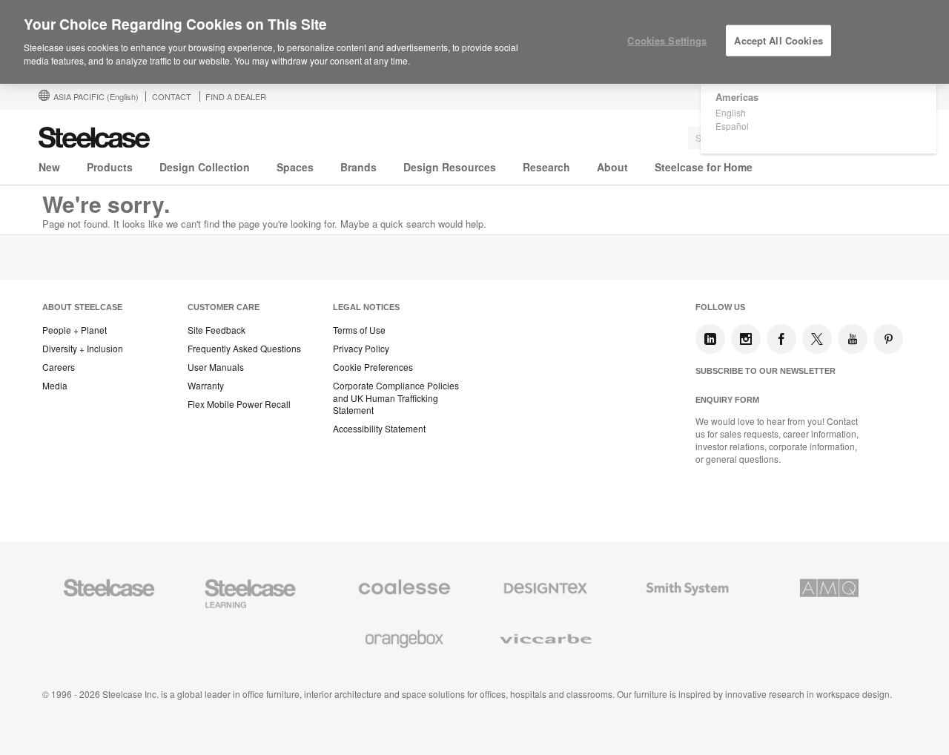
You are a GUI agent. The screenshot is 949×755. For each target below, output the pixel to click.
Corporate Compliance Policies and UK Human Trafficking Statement (396, 398)
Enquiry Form (727, 399)
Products (110, 166)
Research (546, 166)
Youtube (852, 339)
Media (54, 386)
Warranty (206, 386)
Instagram (746, 339)
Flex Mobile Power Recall (239, 404)
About (612, 166)
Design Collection (204, 166)
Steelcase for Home (704, 166)
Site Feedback (216, 330)
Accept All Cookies (778, 40)
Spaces (295, 166)
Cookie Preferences (373, 367)
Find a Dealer (235, 96)
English (730, 112)
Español (732, 125)
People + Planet (74, 330)
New (49, 166)
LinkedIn (710, 339)
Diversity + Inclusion (82, 349)
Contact (171, 96)
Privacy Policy (361, 349)
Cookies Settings (667, 40)
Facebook (781, 339)
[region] (474, 42)
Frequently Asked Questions (244, 349)
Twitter (817, 339)
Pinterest (888, 339)
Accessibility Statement (379, 429)
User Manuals (216, 367)
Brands (358, 166)
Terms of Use (359, 330)
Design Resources (449, 166)
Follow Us (720, 307)
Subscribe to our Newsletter (765, 370)
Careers (58, 367)
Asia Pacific (96, 96)
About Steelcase (82, 307)
